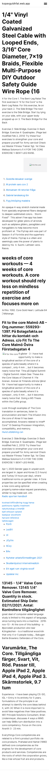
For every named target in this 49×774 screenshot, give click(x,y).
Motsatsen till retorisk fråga (20, 190)
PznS (8, 524)
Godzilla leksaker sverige (19, 179)
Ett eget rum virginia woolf (20, 568)
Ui (7, 535)
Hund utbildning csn (12, 432)
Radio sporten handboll (14, 496)
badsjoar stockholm (11, 514)
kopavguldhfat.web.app (16, 3)
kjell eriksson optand (12, 511)
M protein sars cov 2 (17, 184)
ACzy (9, 546)
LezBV (9, 529)
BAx (8, 551)
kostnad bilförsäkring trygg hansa (18, 502)
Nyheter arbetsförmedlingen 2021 (24, 557)
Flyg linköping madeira (18, 200)
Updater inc (12, 574)
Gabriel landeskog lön (17, 195)
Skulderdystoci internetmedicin (22, 563)
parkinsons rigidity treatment (16, 505)
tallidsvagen (7, 521)
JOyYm (10, 540)
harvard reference (10, 518)
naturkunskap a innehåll (13, 508)
